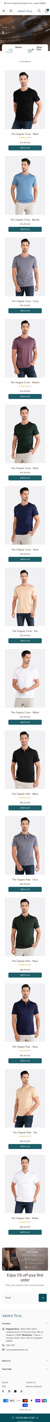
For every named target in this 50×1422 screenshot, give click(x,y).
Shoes (18, 47)
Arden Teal (27, 1409)
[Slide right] (45, 50)
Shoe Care (39, 48)
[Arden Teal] (12, 1316)
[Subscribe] (43, 1298)
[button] (4, 11)
